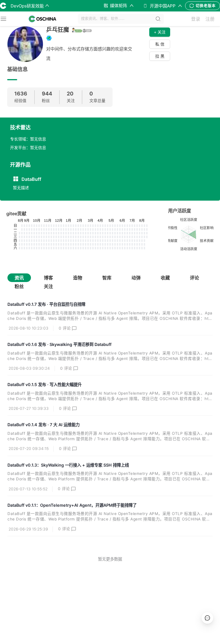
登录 (195, 19)
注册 (210, 19)
